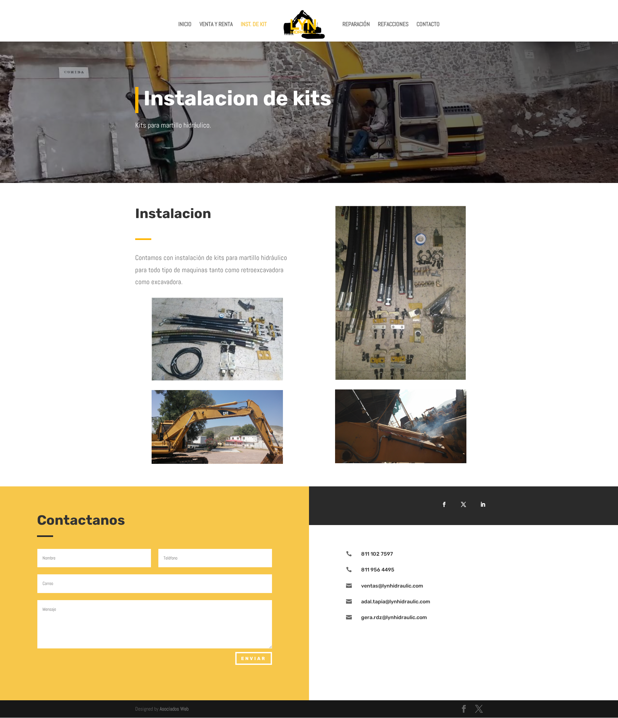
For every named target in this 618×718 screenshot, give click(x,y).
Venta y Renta (216, 25)
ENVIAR (253, 658)
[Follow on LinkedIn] (482, 504)
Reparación (356, 25)
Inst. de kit (254, 25)
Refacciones (393, 25)
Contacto (428, 25)
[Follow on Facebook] (444, 504)
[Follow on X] (463, 504)
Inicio (185, 25)
